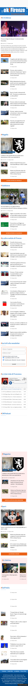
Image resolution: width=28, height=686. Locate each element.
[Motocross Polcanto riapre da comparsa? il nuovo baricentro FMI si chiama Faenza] (4, 172)
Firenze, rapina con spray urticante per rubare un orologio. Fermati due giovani (18, 113)
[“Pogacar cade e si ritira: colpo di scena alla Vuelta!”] (4, 623)
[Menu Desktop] (2, 11)
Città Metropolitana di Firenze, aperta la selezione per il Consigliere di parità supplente (18, 264)
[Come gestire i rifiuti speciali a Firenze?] (10, 568)
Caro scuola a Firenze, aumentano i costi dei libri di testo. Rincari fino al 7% (17, 303)
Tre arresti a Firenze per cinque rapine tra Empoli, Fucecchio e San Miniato (18, 283)
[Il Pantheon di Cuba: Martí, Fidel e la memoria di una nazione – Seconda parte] (5, 482)
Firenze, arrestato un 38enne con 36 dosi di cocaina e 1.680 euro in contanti (18, 324)
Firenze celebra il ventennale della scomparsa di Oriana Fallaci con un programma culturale (18, 103)
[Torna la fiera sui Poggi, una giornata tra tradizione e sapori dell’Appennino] (4, 224)
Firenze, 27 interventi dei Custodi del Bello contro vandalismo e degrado (16, 273)
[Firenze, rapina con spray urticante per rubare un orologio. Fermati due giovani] (4, 112)
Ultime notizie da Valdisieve (14, 233)
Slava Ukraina (11, 152)
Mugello (4, 152)
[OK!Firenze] (14, 11)
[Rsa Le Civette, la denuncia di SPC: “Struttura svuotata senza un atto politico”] (4, 94)
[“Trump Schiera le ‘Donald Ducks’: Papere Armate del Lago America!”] (4, 613)
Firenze (3, 35)
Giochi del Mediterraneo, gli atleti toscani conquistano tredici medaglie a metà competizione (18, 255)
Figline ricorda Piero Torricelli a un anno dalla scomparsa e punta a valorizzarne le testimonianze (18, 215)
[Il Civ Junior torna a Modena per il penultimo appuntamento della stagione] (4, 545)
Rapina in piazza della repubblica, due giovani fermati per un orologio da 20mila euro (18, 333)
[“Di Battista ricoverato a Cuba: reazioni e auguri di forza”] (4, 645)
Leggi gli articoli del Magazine (14, 500)
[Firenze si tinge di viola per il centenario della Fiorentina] (14, 29)
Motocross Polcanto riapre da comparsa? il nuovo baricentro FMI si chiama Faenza (18, 172)
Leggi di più (6, 55)
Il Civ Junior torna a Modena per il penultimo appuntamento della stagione (18, 545)
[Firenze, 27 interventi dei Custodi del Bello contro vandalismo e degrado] (4, 273)
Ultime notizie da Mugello (14, 180)
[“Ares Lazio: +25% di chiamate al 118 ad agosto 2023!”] (4, 637)
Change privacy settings (22, 684)
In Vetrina (6, 560)
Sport (9, 523)
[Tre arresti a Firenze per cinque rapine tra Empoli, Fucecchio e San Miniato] (4, 283)
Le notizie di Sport (14, 554)
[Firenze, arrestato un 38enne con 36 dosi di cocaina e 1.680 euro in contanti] (4, 324)
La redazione (16, 671)
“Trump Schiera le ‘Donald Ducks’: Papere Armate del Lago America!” (18, 614)
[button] (26, 11)
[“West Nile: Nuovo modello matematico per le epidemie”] (4, 653)
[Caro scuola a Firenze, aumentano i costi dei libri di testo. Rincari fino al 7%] (4, 303)
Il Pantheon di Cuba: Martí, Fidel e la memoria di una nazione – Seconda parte (17, 482)
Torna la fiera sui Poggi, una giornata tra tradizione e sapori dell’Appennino (18, 224)
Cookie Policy (10, 671)
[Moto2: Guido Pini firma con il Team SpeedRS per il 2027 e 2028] (4, 164)
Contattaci (4, 671)
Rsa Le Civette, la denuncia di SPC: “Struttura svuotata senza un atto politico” (18, 94)
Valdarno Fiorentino (7, 203)
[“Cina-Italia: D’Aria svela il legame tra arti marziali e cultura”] (4, 661)
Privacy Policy (23, 671)
